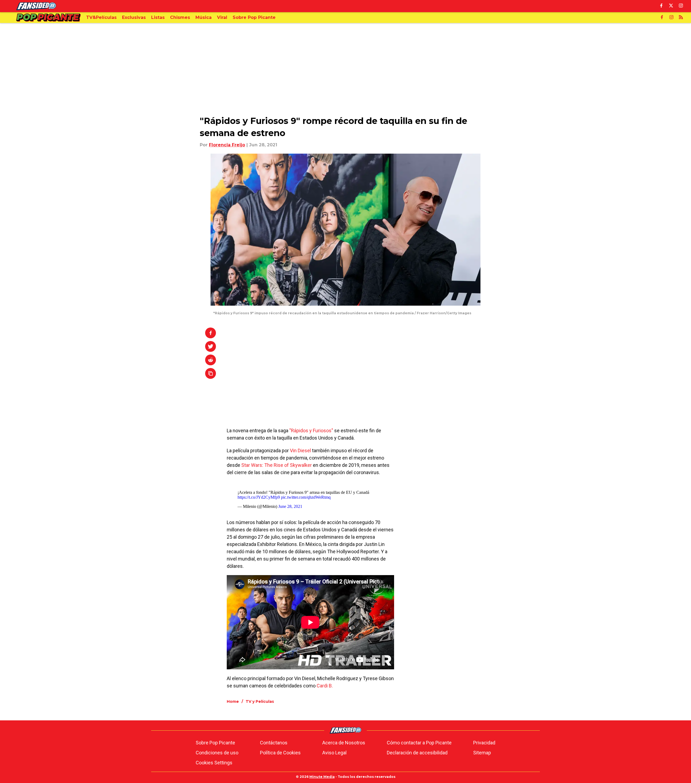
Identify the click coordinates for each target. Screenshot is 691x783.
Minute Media (322, 777)
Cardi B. (325, 685)
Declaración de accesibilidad (417, 752)
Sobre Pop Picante (215, 742)
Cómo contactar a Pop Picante (419, 742)
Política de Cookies (280, 752)
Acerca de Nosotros (343, 742)
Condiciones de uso (217, 752)
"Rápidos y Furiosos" (311, 430)
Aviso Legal (334, 752)
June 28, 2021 (290, 506)
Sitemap (482, 752)
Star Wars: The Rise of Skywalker (276, 465)
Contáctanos (273, 742)
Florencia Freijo (227, 144)
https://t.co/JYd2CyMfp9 (259, 497)
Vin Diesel (300, 450)
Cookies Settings (214, 762)
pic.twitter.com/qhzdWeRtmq (306, 497)
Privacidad (484, 742)
